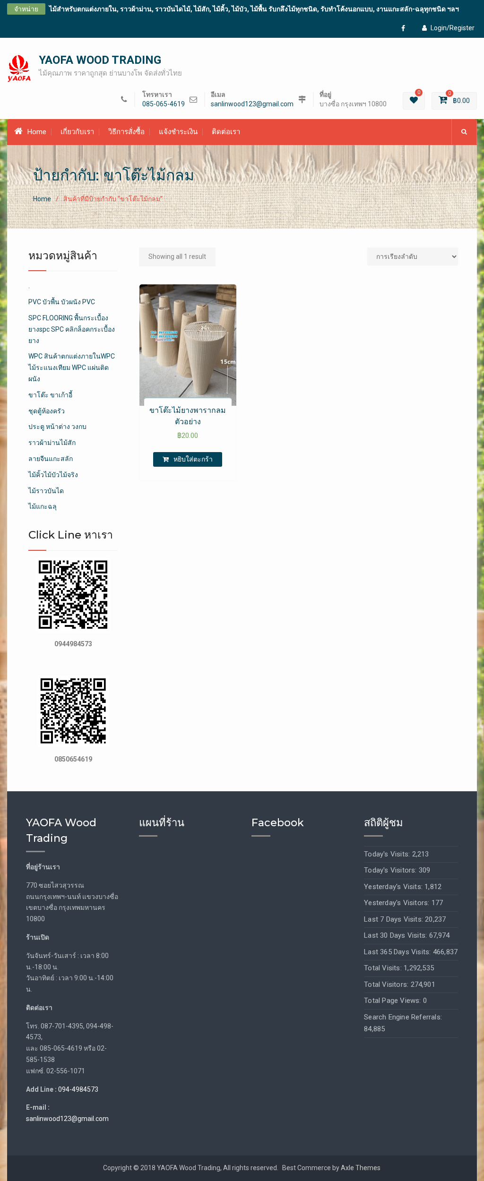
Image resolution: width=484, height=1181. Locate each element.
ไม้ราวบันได (46, 491)
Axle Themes (360, 1168)
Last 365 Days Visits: (398, 952)
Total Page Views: (393, 1000)
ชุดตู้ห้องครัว (46, 411)
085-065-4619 (163, 104)
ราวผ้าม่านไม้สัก (52, 442)
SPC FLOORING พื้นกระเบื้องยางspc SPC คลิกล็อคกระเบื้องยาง (71, 329)
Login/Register (453, 28)
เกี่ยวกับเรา (77, 132)
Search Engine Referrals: (403, 1017)
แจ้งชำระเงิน (178, 132)
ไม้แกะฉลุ (42, 506)
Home (36, 132)
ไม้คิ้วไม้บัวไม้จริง (53, 475)
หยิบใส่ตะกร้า (193, 459)
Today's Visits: (388, 854)
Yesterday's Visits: (394, 886)
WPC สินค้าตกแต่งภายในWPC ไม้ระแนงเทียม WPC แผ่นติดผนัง (71, 367)
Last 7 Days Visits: (394, 919)
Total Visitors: (387, 984)
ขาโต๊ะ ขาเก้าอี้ (50, 395)
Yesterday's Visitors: (397, 903)
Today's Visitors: (391, 870)
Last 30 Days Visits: (396, 935)
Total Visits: (384, 968)
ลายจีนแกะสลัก (50, 458)
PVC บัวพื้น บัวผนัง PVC (61, 302)
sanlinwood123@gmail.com (252, 104)
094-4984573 (78, 1089)
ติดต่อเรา (226, 132)
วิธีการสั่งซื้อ (126, 132)
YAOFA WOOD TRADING (100, 60)
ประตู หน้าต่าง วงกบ (57, 426)
